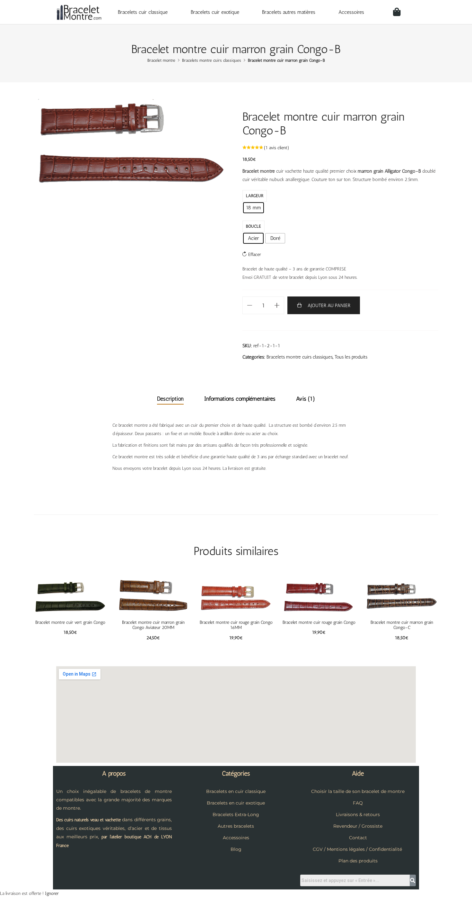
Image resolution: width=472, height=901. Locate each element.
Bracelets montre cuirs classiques (300, 357)
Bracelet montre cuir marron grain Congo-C (402, 625)
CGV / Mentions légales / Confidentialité (357, 849)
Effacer (254, 254)
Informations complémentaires (239, 398)
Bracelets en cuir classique (236, 791)
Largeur (254, 195)
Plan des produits (358, 861)
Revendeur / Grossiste (357, 826)
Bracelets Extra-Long (236, 814)
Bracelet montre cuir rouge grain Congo (319, 622)
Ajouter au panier (329, 305)
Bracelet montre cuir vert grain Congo (70, 622)
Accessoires (351, 12)
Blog (236, 849)
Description (170, 398)
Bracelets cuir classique (143, 12)
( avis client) (276, 147)
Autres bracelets (236, 826)
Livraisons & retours (358, 814)
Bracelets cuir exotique (215, 12)
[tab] (170, 399)
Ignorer (52, 893)
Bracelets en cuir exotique (236, 803)
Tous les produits (351, 357)
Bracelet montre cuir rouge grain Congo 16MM (236, 625)
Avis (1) (305, 398)
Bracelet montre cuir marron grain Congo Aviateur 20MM (153, 625)
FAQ (358, 803)
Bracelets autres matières (288, 12)
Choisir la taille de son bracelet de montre (358, 791)
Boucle (253, 226)
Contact (358, 838)
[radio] (253, 208)
